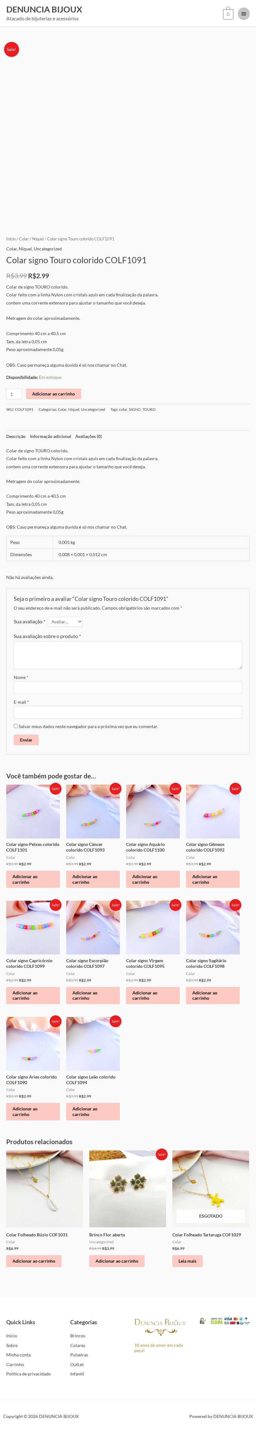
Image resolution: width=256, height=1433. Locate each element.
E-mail (21, 702)
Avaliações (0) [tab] (88, 436)
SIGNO (135, 409)
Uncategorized (48, 248)
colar (123, 409)
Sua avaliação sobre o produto (47, 636)
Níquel (38, 239)
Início (11, 239)
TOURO (149, 409)
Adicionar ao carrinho (53, 393)
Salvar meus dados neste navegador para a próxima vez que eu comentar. (88, 726)
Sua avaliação (29, 621)
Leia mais (187, 1261)
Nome (21, 677)
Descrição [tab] (16, 436)
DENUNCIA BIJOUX (44, 9)
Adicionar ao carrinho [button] (24, 879)
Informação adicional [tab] (50, 436)
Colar (24, 239)
